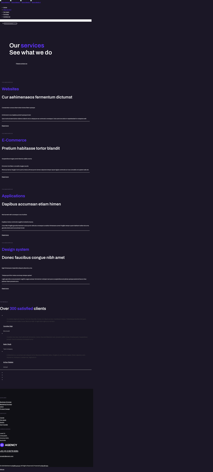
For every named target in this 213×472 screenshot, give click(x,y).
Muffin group (16, 465)
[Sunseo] (14, 372)
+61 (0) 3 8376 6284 (9, 451)
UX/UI (1, 406)
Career (2, 417)
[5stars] (14, 379)
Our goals (3, 420)
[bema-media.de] (20, 2)
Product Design (5, 409)
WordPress (44, 465)
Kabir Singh (7, 344)
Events (2, 422)
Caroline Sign (8, 326)
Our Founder (4, 424)
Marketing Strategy (6, 404)
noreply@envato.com (6, 456)
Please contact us (21, 63)
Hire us (2, 20)
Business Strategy (5, 402)
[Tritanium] (14, 375)
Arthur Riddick (8, 362)
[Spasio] (14, 377)
